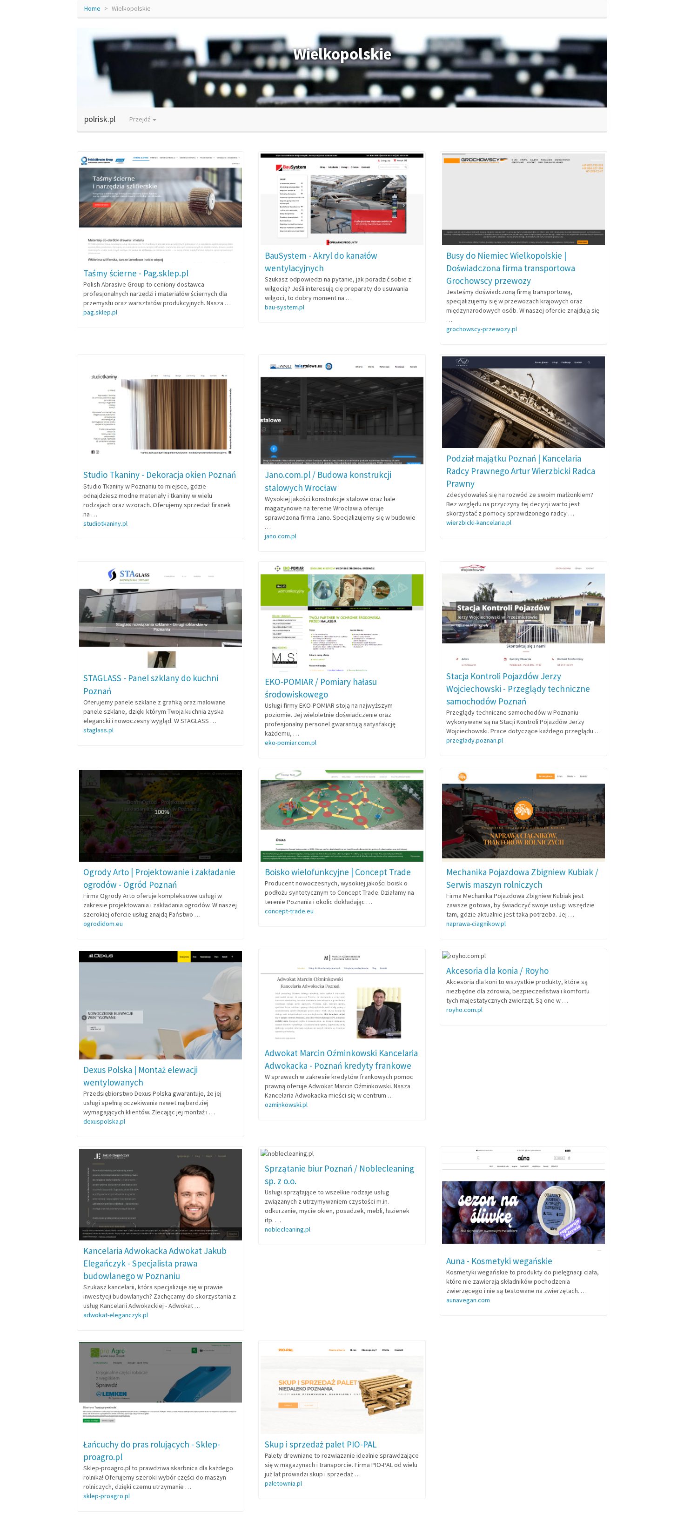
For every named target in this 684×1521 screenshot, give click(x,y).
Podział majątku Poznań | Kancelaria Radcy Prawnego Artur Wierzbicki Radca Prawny (520, 471)
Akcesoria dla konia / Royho (497, 970)
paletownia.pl (283, 1483)
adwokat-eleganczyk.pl (115, 1315)
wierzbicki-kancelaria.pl (478, 522)
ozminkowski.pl (286, 1104)
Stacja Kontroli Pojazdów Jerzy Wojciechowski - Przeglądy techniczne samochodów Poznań (518, 688)
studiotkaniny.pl (105, 523)
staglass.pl (98, 730)
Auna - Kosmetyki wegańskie (499, 1260)
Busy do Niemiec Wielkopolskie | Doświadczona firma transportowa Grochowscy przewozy (510, 268)
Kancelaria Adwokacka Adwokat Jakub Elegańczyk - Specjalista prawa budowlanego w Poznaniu (155, 1263)
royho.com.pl (464, 1009)
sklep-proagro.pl (106, 1496)
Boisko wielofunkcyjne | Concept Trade (338, 872)
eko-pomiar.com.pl (290, 742)
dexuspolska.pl (104, 1121)
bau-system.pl (284, 307)
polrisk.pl (99, 119)
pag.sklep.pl (100, 312)
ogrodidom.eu (103, 923)
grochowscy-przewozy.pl (481, 329)
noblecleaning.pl (287, 1229)
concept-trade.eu (289, 911)
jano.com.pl (280, 536)
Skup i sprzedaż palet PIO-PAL (321, 1444)
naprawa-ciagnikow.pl (476, 923)
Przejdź (140, 119)
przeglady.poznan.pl (474, 740)
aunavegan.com (468, 1300)
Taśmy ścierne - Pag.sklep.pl (135, 273)
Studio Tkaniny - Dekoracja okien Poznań (159, 474)
